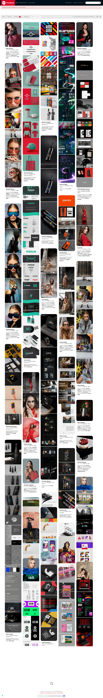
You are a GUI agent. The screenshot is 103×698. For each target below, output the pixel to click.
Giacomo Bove (63, 252)
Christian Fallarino (29, 485)
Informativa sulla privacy (51, 693)
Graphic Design (32, 174)
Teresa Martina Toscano (83, 189)
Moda (17, 190)
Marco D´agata (63, 184)
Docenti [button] (9, 16)
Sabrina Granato (81, 462)
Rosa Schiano (9, 48)
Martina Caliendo (82, 48)
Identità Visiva (45, 124)
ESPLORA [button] (69, 2)
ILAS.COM (32, 2)
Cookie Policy (60, 693)
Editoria (43, 645)
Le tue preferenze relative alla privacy (54, 695)
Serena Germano (28, 173)
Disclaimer (42, 693)
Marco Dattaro (81, 422)
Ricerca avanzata (36, 16)
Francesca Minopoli (47, 236)
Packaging (62, 512)
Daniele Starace (10, 189)
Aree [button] (3, 16)
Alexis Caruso (63, 436)
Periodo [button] (17, 16)
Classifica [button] (26, 16)
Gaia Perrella (63, 510)
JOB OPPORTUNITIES (22, 2)
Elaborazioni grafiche (28, 175)
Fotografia (13, 190)
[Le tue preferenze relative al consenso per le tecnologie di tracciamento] (2, 695)
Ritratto (89, 249)
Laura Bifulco (45, 299)
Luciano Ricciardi (46, 642)
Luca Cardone (9, 634)
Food (89, 463)
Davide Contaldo (46, 122)
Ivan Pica (79, 247)
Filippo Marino (28, 444)
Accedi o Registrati (79, 2)
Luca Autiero (27, 360)
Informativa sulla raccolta (42, 695)
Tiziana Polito (63, 342)
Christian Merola (46, 481)
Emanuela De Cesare (11, 426)
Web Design (67, 185)
